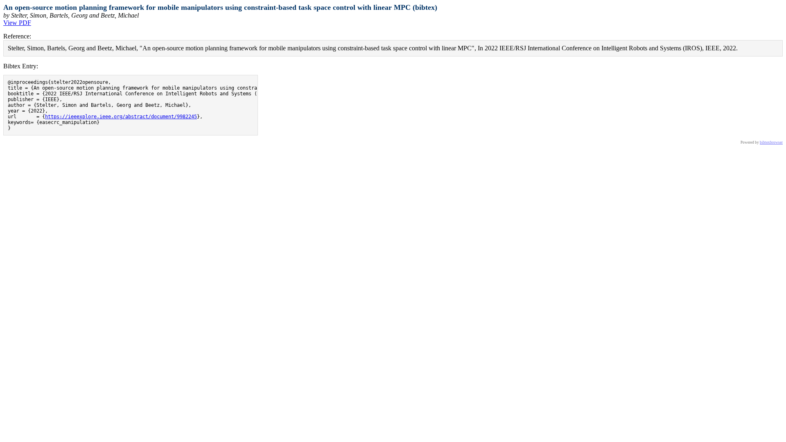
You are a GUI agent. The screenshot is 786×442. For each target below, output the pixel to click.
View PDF (17, 22)
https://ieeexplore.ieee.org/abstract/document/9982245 (121, 117)
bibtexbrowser (771, 142)
